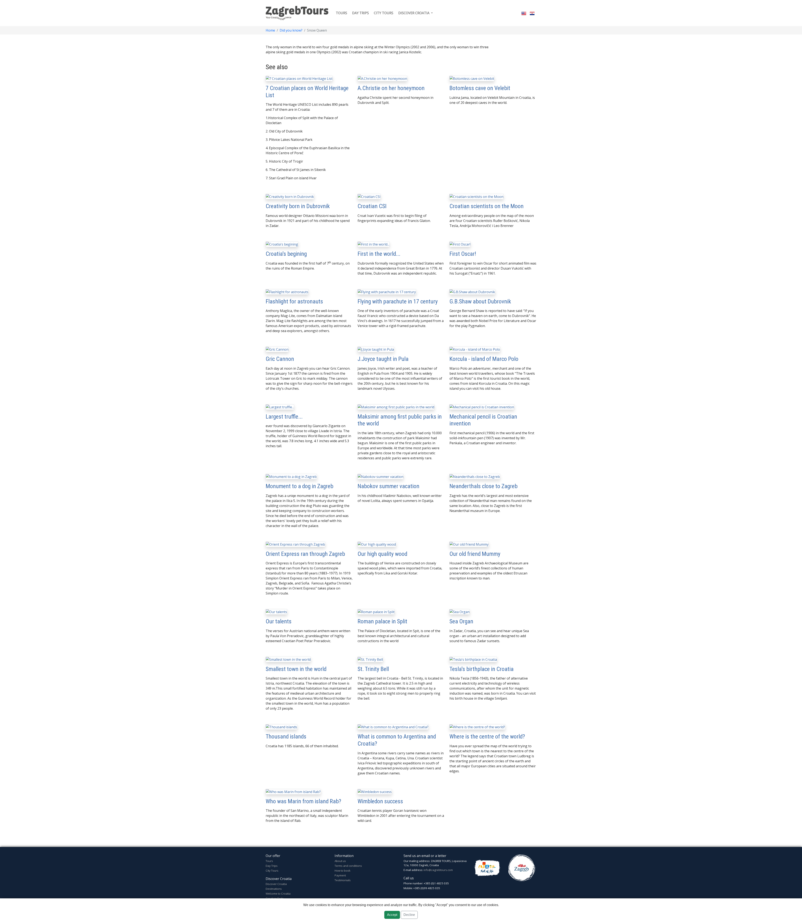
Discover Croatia (276, 884)
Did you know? (291, 30)
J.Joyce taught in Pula (383, 358)
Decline (409, 915)
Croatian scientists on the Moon (486, 206)
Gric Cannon (280, 358)
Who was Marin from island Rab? (303, 801)
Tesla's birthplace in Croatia (481, 669)
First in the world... (379, 253)
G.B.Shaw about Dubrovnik (480, 301)
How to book (342, 870)
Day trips (360, 13)
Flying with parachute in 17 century (398, 301)
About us (340, 861)
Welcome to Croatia (278, 893)
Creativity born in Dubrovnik (298, 206)
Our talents (279, 621)
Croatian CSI (372, 206)
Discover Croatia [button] (414, 13)
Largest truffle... (284, 416)
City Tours (272, 870)
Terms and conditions (348, 866)
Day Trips (272, 866)
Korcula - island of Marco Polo (483, 358)
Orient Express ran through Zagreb (305, 553)
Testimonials (343, 880)
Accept (392, 915)
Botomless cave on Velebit (479, 88)
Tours (341, 13)
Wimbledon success (380, 801)
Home (270, 30)
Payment (340, 875)
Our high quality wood (382, 553)
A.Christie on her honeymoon (391, 88)
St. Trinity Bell (373, 669)
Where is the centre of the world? (487, 736)
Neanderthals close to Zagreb (483, 486)
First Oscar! (462, 253)
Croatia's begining (286, 253)
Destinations (274, 889)
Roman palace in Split (382, 621)
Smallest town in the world (296, 669)
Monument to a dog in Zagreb (299, 486)
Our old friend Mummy (474, 553)
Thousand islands (286, 736)
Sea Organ (461, 621)
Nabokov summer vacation (388, 486)
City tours (383, 13)
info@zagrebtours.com (438, 870)
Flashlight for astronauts (294, 301)
